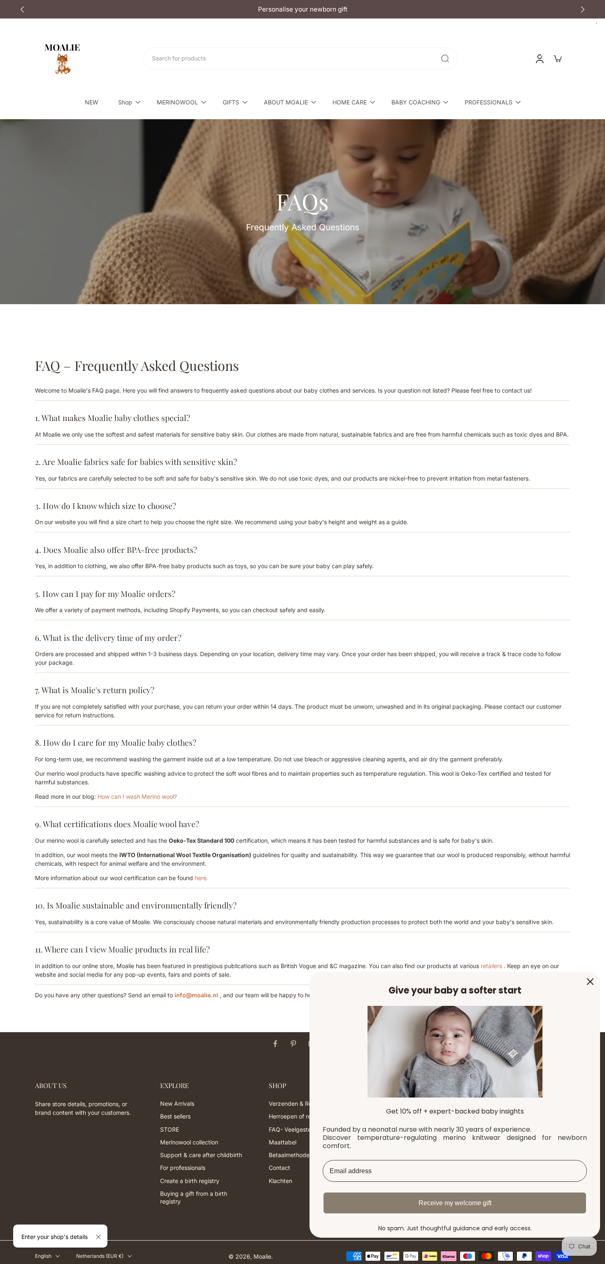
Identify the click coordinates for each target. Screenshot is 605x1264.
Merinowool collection (189, 1142)
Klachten (280, 1180)
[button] (85, 1085)
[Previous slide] (22, 9)
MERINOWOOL (177, 102)
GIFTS (231, 102)
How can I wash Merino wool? (137, 796)
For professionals (182, 1168)
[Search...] (445, 58)
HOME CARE (350, 102)
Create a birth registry (189, 1180)
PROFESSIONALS (488, 102)
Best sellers (175, 1116)
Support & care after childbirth (201, 1155)
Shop (125, 102)
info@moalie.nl (196, 994)
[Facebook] (275, 1044)
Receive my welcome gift (455, 1202)
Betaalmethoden (291, 1155)
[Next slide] (582, 9)
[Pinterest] (293, 1044)
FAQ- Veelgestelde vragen (304, 1129)
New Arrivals (177, 1103)
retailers (491, 965)
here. (201, 877)
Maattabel (282, 1142)
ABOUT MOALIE (286, 102)
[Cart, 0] (558, 58)
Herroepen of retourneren (303, 1116)
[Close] (98, 1237)
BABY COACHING (415, 102)
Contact (279, 1168)
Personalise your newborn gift (60, 9)
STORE (169, 1129)
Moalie (262, 1256)
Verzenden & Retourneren (303, 1103)
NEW (91, 102)
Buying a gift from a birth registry (193, 1197)
